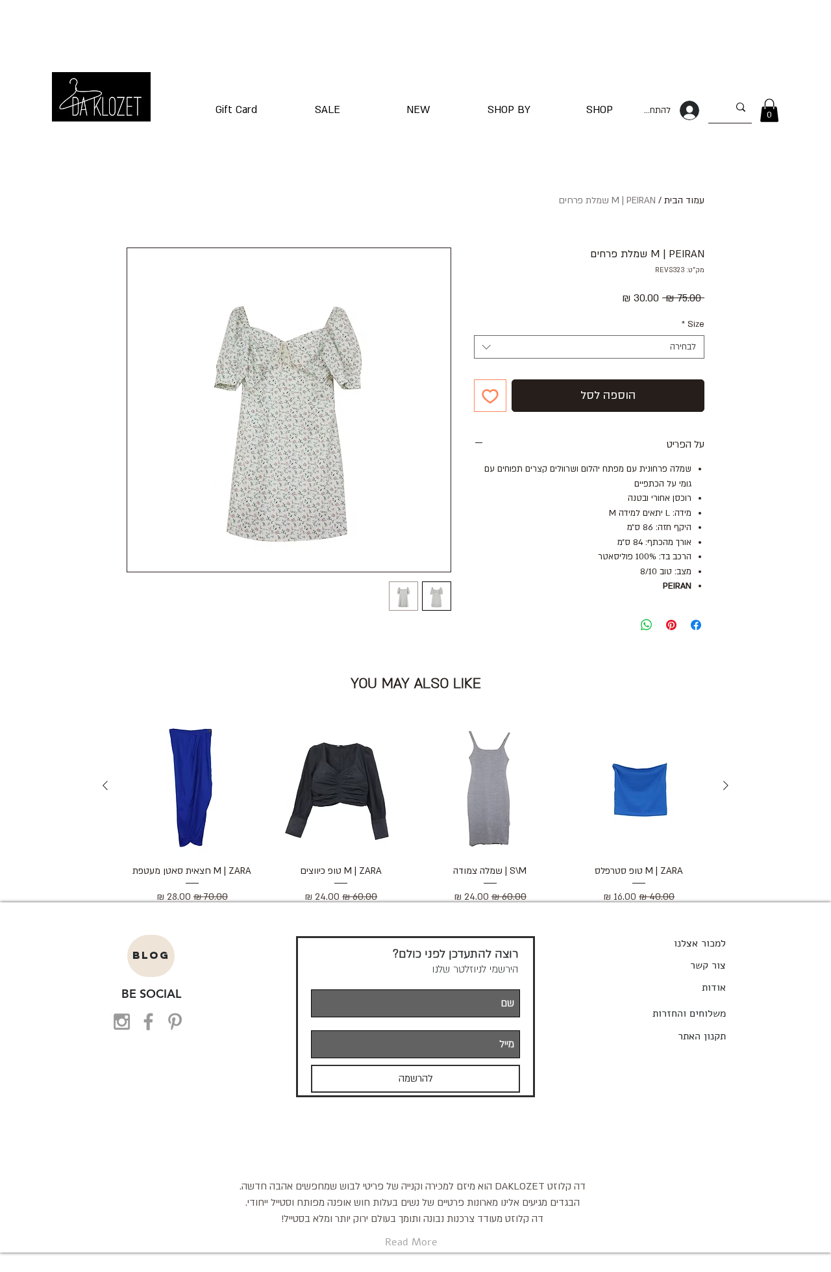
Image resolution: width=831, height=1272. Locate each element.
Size (693, 324)
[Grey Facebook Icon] (148, 1021)
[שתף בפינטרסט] (671, 625)
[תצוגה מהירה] (639, 786)
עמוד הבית (684, 200)
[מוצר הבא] (105, 785)
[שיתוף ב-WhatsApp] (646, 625)
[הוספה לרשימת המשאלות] (490, 395)
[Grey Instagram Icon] (121, 1021)
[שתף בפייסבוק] (696, 625)
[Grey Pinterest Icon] (175, 1021)
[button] (769, 110)
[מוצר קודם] (726, 785)
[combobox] (589, 347)
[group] (415, 811)
